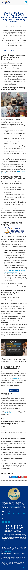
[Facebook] (3, 522)
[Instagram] (6, 522)
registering (16, 378)
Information (19, 26)
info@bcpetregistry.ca (12, 519)
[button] (26, 2)
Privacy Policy (7, 551)
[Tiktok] (9, 522)
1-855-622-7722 (11, 517)
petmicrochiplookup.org (11, 506)
